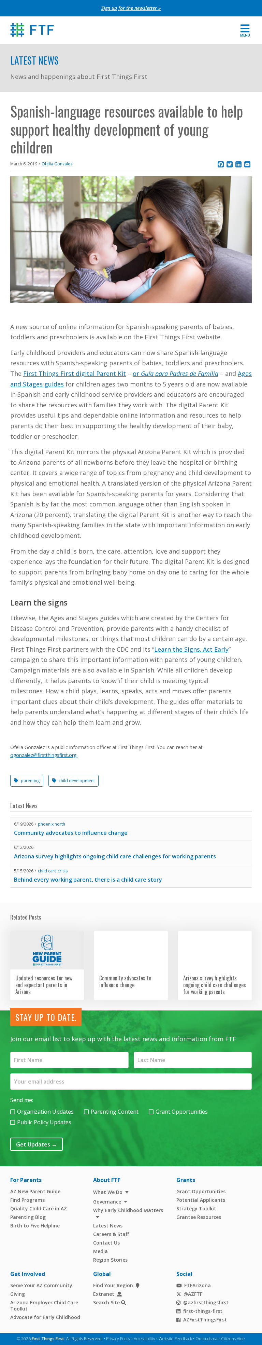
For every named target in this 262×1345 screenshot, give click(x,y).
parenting (30, 781)
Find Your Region (113, 1285)
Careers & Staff (111, 1234)
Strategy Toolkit (196, 1208)
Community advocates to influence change (71, 833)
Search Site (106, 1303)
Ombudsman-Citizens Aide (220, 1339)
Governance (107, 1201)
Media (100, 1251)
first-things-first (202, 1311)
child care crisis (53, 871)
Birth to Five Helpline (35, 1225)
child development (77, 781)
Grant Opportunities (182, 1111)
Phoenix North (51, 824)
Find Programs (27, 1200)
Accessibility (144, 1339)
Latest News (34, 60)
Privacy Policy (118, 1339)
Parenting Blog (28, 1217)
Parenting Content (115, 1111)
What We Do (107, 1192)
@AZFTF (193, 1294)
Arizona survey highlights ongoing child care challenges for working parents (115, 856)
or (175, 373)
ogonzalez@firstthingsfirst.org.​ (43, 755)
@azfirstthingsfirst (206, 1302)
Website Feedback (175, 1339)
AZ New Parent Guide (35, 1191)
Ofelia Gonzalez (57, 164)
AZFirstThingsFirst (205, 1319)
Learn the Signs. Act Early (191, 649)
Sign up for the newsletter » (131, 8)
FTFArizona (197, 1285)
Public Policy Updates (44, 1122)
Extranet (103, 1294)
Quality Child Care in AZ (38, 1208)
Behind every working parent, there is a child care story (88, 879)
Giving (17, 1294)
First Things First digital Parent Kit (74, 373)
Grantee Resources (198, 1217)
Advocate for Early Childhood (45, 1317)
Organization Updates (45, 1111)
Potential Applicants (200, 1200)
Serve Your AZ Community (41, 1285)
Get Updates (36, 1144)
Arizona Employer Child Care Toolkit (44, 1305)
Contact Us (106, 1242)
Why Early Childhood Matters (128, 1210)
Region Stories (110, 1259)
